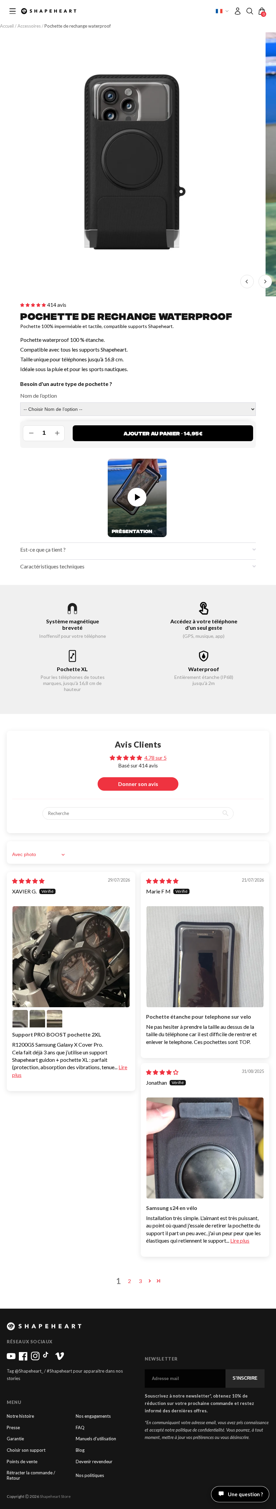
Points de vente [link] (22, 1461)
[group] (132, 164)
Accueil (7, 26)
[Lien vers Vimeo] (59, 1359)
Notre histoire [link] (20, 1416)
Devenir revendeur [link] (94, 1461)
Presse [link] (13, 1427)
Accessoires (29, 26)
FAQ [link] (80, 1427)
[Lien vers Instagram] (35, 1359)
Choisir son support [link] (26, 1450)
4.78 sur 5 (155, 757)
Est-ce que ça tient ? (43, 549)
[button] (250, 11)
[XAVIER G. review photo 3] (37, 1018)
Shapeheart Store (55, 1496)
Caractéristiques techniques (52, 566)
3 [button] (140, 1281)
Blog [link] (80, 1450)
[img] (28, 881)
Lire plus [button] (239, 1240)
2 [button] (129, 1281)
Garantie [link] (15, 1438)
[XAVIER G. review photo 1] (71, 957)
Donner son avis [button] (138, 784)
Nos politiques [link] (90, 1475)
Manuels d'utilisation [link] (96, 1438)
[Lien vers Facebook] (23, 1359)
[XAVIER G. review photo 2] (20, 1018)
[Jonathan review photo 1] (205, 1148)
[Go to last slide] (247, 281)
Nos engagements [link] (93, 1416)
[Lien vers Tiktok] (47, 1359)
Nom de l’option (38, 395)
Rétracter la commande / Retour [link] (31, 1475)
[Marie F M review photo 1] (205, 957)
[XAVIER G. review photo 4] (54, 1018)
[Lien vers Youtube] (11, 1359)
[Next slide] (265, 281)
